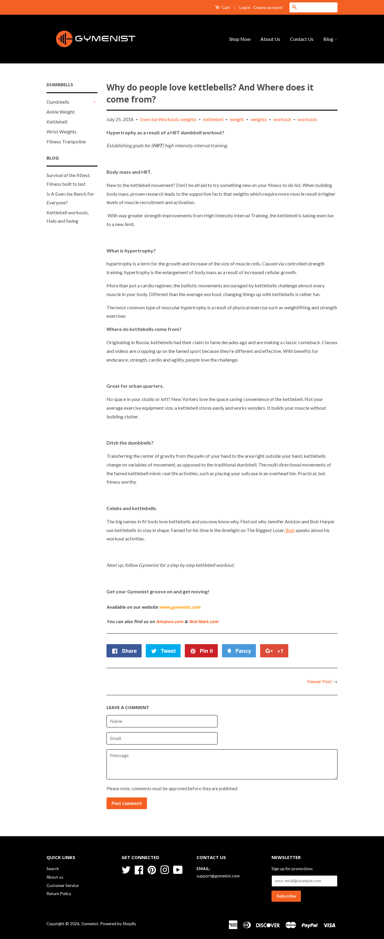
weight (237, 119)
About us (54, 877)
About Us (270, 39)
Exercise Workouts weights (168, 119)
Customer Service (62, 885)
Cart (225, 7)
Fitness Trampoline (66, 141)
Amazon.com (169, 621)
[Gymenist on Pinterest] (151, 869)
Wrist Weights (61, 131)
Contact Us (302, 39)
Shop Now (239, 39)
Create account (268, 7)
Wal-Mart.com (203, 621)
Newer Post (319, 681)
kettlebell (213, 119)
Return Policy (58, 893)
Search (52, 868)
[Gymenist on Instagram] (164, 869)
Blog (328, 39)
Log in (244, 7)
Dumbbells (57, 102)
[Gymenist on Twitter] (126, 869)
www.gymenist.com (179, 607)
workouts (307, 119)
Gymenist (89, 923)
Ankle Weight (60, 112)
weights (258, 119)
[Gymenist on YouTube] (178, 869)
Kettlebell (56, 121)
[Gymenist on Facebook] (138, 869)
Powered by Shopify (118, 923)
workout (282, 119)
